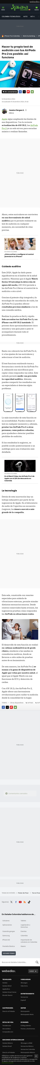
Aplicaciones (7, 925)
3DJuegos (24, 983)
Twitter (24, 91)
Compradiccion (7, 1032)
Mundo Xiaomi (7, 995)
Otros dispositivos (16, 702)
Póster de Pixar (23, 893)
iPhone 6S (6, 940)
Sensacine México (27, 1046)
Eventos (24, 931)
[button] (17, 110)
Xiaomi (23, 946)
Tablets (23, 920)
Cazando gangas (8, 931)
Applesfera (6, 989)
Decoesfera (6, 1029)
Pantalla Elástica (8, 946)
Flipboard (28, 91)
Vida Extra (24, 986)
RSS (24, 901)
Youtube (20, 901)
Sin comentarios (11, 92)
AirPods (30, 702)
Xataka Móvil (6, 986)
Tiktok (29, 901)
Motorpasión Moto (27, 1014)
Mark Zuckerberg (29, 36)
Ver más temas (9, 953)
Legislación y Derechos (25, 926)
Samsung (6, 935)
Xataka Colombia (20, 8)
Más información (7, 1063)
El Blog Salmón (26, 1025)
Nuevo (37, 10)
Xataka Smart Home (9, 992)
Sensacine (24, 997)
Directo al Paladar (8, 1011)
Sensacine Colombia (28, 1049)
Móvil (32, 16)
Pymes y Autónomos (28, 1029)
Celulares (6, 920)
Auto (25, 16)
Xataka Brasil (7, 1046)
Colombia (24, 935)
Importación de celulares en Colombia (29, 941)
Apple (4, 119)
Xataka (4, 983)
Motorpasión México (28, 1052)
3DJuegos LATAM (26, 1043)
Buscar (37, 962)
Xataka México (7, 1043)
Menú (3, 10)
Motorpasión (25, 1011)
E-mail (32, 91)
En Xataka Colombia (10, 251)
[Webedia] (35, 1)
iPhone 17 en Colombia (12, 36)
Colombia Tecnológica (11, 16)
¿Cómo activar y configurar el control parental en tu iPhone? (19, 255)
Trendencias (6, 1025)
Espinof (23, 1000)
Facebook (20, 91)
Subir (31, 971)
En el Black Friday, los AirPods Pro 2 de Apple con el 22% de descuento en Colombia (19, 478)
